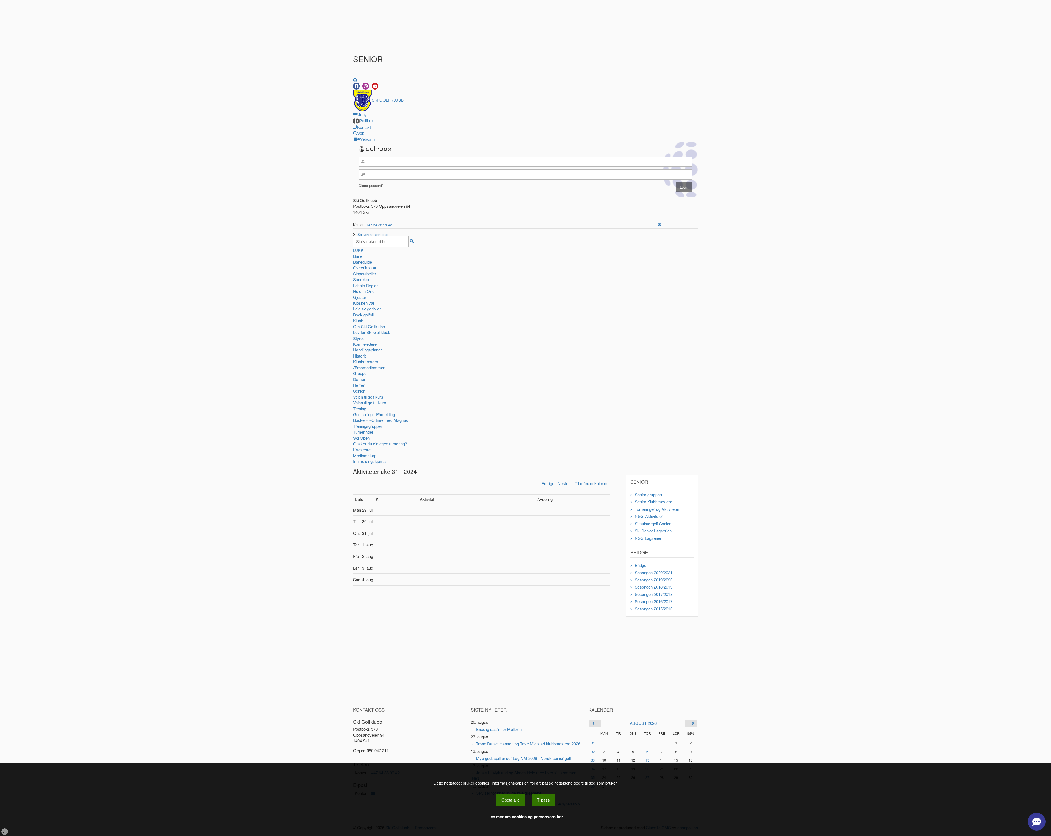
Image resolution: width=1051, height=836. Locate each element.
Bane (357, 256)
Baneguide (362, 262)
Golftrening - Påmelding (374, 414)
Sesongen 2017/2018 (653, 594)
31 (593, 742)
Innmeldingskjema (369, 461)
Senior (359, 391)
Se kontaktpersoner (372, 234)
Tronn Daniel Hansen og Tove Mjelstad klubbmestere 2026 (528, 743)
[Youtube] (375, 86)
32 (593, 751)
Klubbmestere (365, 361)
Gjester (359, 297)
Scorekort (362, 279)
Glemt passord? (371, 185)
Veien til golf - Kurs (369, 402)
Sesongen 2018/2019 (653, 587)
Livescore (362, 449)
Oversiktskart (365, 267)
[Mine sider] (355, 80)
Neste (563, 483)
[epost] (659, 224)
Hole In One (363, 291)
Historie (360, 356)
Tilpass (543, 800)
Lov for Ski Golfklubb (371, 332)
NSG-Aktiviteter (649, 516)
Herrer (359, 385)
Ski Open (361, 438)
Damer (359, 379)
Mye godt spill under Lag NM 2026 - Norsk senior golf (523, 758)
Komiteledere (365, 344)
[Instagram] (365, 86)
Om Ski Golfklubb (369, 326)
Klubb (358, 320)
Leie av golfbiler (367, 309)
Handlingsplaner (367, 350)
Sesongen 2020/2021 (653, 572)
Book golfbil (363, 315)
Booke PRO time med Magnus (380, 420)
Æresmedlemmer (369, 367)
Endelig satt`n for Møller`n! (499, 729)
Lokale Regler (365, 285)
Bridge (640, 565)
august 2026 (643, 723)
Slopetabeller (364, 273)
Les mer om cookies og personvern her (525, 817)
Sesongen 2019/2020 (653, 580)
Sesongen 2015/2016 (653, 609)
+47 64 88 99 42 (379, 224)
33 (593, 760)
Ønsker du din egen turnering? (380, 443)
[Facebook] (356, 86)
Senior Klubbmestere (653, 502)
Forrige (548, 483)
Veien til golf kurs (368, 397)
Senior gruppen (648, 494)
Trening (359, 408)
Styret (358, 338)
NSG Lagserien (648, 538)
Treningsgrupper (367, 426)
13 (647, 760)
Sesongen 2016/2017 (653, 601)
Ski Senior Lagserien (653, 531)
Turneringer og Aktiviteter (657, 509)
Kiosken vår (363, 303)
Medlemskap (364, 455)
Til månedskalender (592, 483)
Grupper (360, 373)
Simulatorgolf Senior (653, 523)
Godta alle (510, 800)
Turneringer (363, 432)
